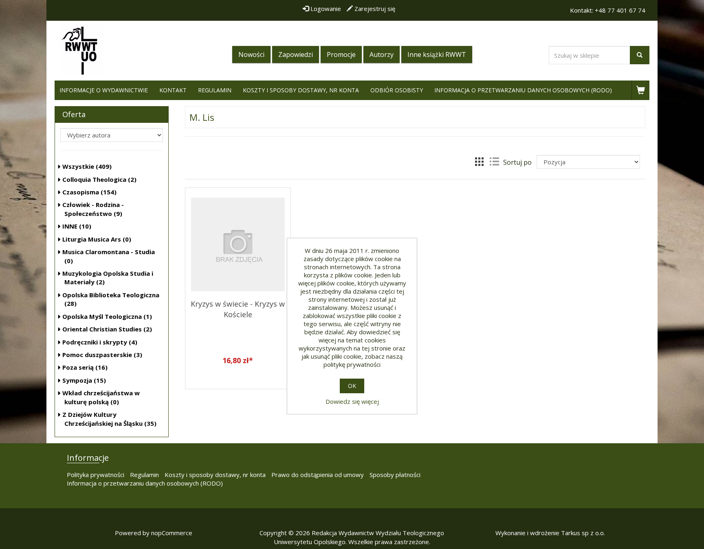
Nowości (251, 54)
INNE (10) (76, 226)
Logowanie (325, 8)
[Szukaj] (639, 55)
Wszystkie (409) (87, 166)
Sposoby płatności (395, 475)
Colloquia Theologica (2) (99, 179)
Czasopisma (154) (89, 192)
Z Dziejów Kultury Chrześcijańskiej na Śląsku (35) (109, 418)
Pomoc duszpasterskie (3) (102, 355)
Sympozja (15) (84, 380)
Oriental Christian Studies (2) (107, 329)
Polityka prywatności (95, 475)
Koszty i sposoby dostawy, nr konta (301, 90)
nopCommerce (171, 533)
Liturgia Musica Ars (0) (96, 239)
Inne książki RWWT (436, 54)
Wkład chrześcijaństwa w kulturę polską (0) (101, 397)
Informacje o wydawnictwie (103, 90)
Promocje (341, 54)
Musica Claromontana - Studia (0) (108, 256)
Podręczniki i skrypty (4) (99, 342)
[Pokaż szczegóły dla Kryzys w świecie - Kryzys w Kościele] (238, 242)
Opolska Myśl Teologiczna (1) (107, 316)
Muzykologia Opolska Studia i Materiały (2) (107, 277)
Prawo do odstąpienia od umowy (317, 475)
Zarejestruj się (374, 8)
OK (352, 386)
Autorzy (382, 54)
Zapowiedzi (295, 54)
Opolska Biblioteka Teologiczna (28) (110, 299)
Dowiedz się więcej (352, 401)
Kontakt (173, 90)
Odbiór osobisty (396, 90)
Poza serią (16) (85, 367)
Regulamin (214, 90)
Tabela (479, 161)
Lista (494, 161)
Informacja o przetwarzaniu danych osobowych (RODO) (523, 90)
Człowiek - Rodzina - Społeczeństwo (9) (93, 208)
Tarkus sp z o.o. (583, 533)
